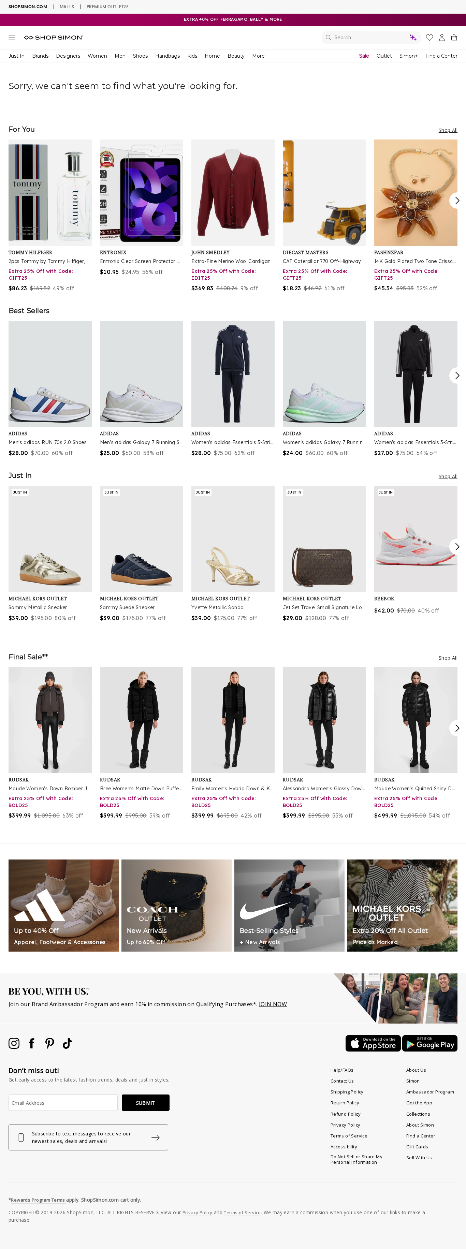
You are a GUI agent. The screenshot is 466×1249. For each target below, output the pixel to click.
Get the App (419, 1103)
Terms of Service (349, 1136)
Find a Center (441, 56)
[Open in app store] (374, 1049)
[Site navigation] (12, 38)
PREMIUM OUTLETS (107, 6)
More (258, 56)
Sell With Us (419, 1158)
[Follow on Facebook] (32, 1046)
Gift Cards (417, 1147)
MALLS (67, 6)
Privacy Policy (346, 1125)
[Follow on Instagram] (15, 1046)
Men (120, 56)
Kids (192, 56)
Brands (40, 56)
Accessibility (344, 1147)
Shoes (140, 56)
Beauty (236, 56)
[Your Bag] (454, 39)
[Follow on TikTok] (67, 1046)
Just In (17, 56)
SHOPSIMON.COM (28, 6)
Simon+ (408, 56)
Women (97, 56)
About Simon (420, 1125)
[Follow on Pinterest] (50, 1046)
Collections (418, 1114)
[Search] (371, 37)
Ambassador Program (430, 1092)
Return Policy (345, 1103)
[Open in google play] (429, 1049)
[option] (50, 215)
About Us (416, 1070)
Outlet (384, 56)
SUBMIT (145, 1103)
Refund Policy (346, 1114)
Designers (68, 56)
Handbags (167, 56)
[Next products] (457, 200)
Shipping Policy (347, 1092)
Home (212, 56)
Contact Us (342, 1081)
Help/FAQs (342, 1070)
